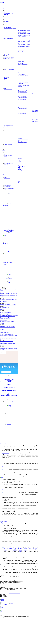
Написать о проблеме (6, 371)
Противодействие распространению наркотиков (7, 321)
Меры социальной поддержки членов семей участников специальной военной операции (8, 338)
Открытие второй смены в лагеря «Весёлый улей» (7, 522)
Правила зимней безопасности (4, 313)
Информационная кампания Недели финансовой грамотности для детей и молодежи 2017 (7, 318)
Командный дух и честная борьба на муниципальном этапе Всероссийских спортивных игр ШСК (8, 293)
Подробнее (3, 466)
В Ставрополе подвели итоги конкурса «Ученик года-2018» (8, 546)
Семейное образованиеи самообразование (9, 251)
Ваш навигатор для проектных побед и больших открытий (8, 295)
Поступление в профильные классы (5, 307)
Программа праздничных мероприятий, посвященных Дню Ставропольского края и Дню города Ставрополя (8, 314)
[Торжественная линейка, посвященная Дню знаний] (5, 550)
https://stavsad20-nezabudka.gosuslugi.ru (14, 593)
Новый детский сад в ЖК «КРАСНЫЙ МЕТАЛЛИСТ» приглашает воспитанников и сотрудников (8, 297)
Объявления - (2, 323)
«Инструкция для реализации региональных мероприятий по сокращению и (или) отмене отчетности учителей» (9, 316)
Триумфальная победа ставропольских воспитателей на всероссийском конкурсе (11, 443)
